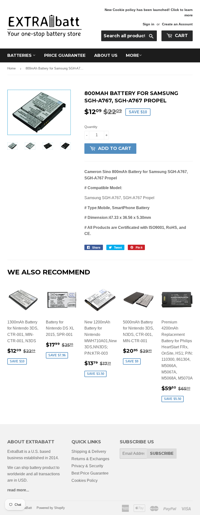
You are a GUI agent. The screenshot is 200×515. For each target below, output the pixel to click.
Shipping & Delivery (88, 451)
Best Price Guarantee (90, 473)
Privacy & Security (87, 466)
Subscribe (161, 453)
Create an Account (177, 24)
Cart (181, 35)
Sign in (148, 24)
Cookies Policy (84, 480)
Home (11, 68)
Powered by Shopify (51, 508)
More (132, 55)
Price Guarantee (65, 55)
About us (105, 55)
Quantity (90, 127)
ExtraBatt (25, 508)
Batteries (20, 55)
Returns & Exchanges (90, 459)
